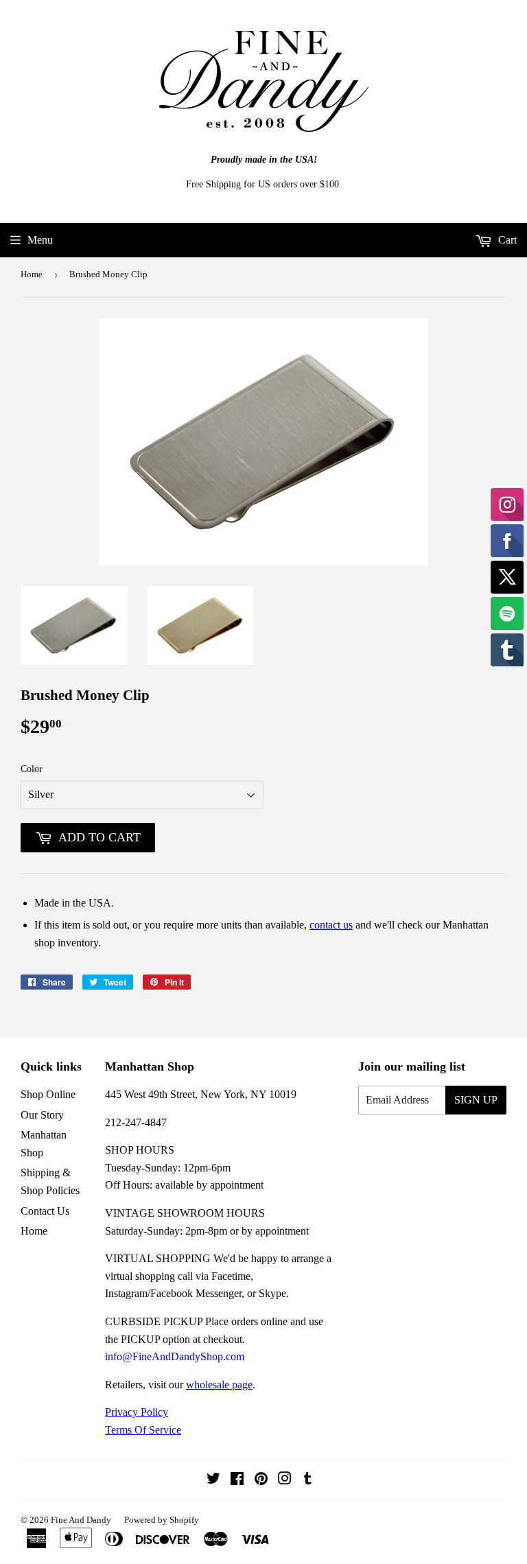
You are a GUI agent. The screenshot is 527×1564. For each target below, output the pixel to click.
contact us (331, 925)
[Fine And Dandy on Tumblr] (307, 1480)
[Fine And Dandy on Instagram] (285, 1480)
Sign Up (475, 1100)
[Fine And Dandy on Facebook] (237, 1480)
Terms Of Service (143, 1430)
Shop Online (48, 1094)
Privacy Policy (136, 1412)
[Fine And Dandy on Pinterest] (261, 1480)
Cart (506, 240)
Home (32, 274)
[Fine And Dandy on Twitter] (213, 1480)
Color (32, 769)
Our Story (42, 1115)
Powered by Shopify (161, 1520)
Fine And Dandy (81, 1520)
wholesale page (219, 1384)
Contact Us (45, 1211)
